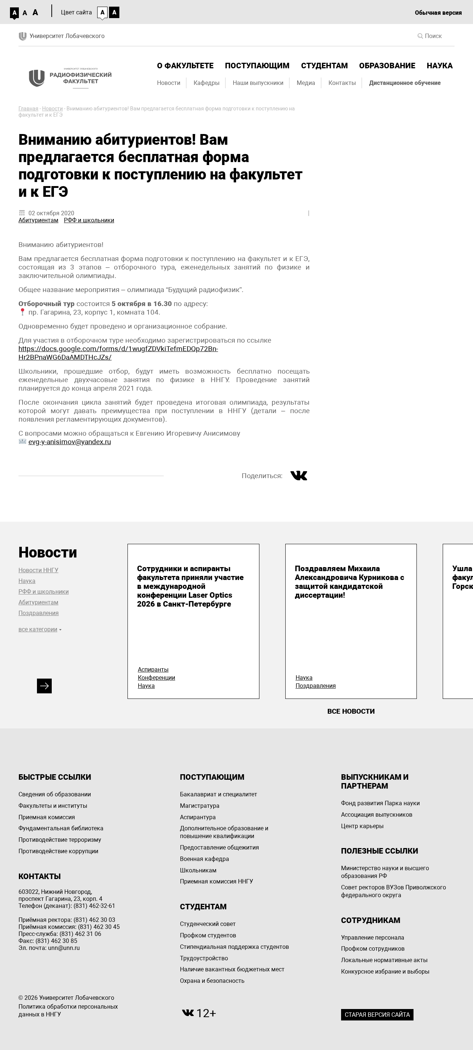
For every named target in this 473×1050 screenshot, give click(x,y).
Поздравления (38, 613)
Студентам (324, 65)
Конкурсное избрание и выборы (385, 971)
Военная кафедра (204, 858)
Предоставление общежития (219, 847)
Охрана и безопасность (212, 980)
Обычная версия (438, 12)
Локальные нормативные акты (384, 960)
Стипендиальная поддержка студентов (234, 946)
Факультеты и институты (52, 805)
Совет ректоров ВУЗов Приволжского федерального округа (393, 891)
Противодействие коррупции (58, 851)
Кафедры (207, 82)
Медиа (306, 82)
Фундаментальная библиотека (60, 828)
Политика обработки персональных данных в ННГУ (68, 1010)
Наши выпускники (258, 82)
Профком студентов (208, 935)
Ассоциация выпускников (376, 814)
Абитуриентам (38, 220)
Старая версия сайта (377, 1014)
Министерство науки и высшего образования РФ (385, 872)
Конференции (156, 677)
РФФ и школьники (89, 220)
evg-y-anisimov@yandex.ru (69, 442)
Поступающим (257, 65)
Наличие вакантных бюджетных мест (232, 969)
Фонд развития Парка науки (380, 803)
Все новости (351, 711)
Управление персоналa (372, 937)
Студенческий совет (208, 923)
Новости (168, 82)
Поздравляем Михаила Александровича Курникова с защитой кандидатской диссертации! (349, 582)
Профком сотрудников (373, 948)
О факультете (185, 65)
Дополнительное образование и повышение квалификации (224, 832)
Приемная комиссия (46, 817)
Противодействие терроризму (59, 839)
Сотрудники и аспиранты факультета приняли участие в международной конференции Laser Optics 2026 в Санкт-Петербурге (190, 586)
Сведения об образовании (54, 794)
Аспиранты (153, 669)
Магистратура (200, 805)
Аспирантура (198, 817)
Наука (440, 65)
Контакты (342, 82)
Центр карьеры (362, 826)
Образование (387, 65)
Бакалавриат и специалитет (218, 794)
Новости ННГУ (38, 570)
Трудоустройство (204, 958)
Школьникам (198, 870)
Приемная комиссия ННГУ (216, 881)
